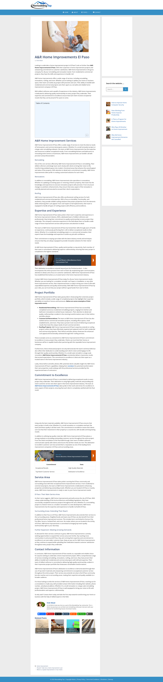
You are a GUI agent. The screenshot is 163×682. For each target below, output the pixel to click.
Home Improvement (42, 666)
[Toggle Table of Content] (86, 135)
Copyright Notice (71, 679)
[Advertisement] (101, 4)
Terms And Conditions (92, 679)
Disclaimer (104, 679)
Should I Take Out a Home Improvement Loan (50, 668)
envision (71, 366)
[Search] (125, 89)
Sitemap (110, 679)
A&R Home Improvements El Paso (47, 386)
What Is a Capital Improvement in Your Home (49, 669)
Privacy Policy (81, 679)
